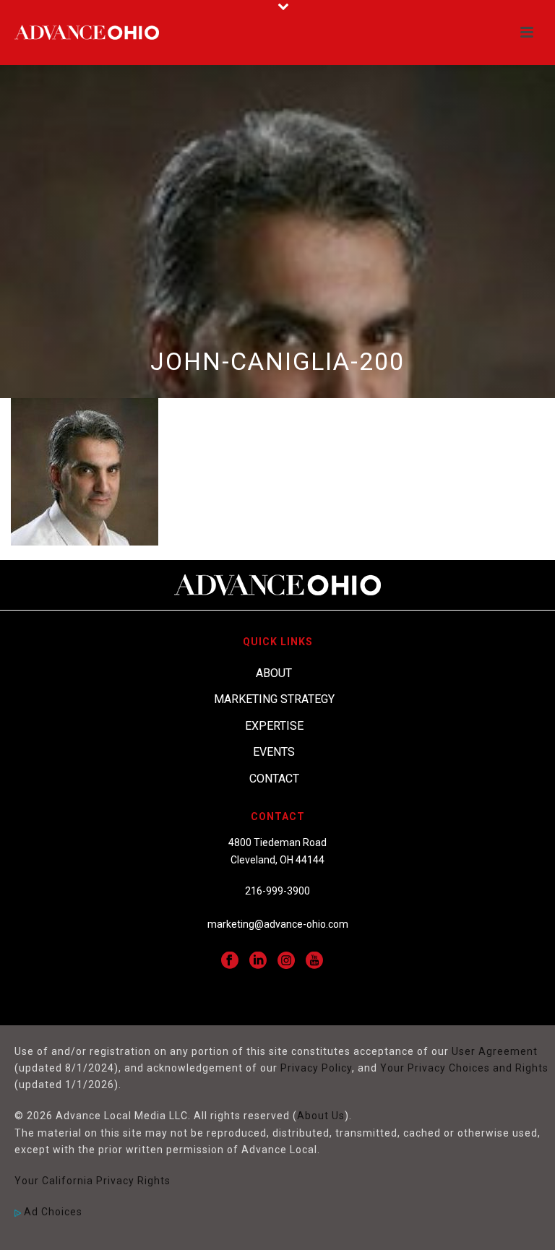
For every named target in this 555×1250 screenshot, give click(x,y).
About (274, 673)
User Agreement (495, 1051)
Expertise (274, 726)
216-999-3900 (277, 891)
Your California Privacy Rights (92, 1180)
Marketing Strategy (274, 699)
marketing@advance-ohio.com (277, 924)
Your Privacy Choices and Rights (464, 1068)
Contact (274, 778)
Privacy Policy (316, 1068)
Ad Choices (51, 1211)
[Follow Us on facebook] (229, 961)
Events (274, 752)
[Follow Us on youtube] (314, 961)
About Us (321, 1115)
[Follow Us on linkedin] (258, 961)
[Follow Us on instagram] (286, 961)
